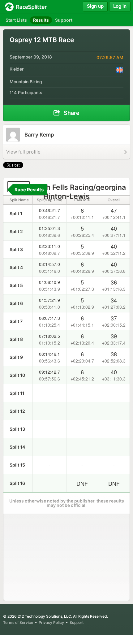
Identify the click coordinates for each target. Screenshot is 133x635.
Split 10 (17, 375)
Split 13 (17, 429)
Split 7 (16, 321)
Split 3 (16, 249)
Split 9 (16, 357)
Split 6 (16, 303)
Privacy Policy (51, 622)
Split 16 (17, 483)
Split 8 (16, 339)
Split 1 (16, 213)
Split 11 (17, 393)
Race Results (29, 190)
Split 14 (17, 447)
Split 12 (17, 411)
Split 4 (16, 267)
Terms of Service (18, 622)
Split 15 (17, 465)
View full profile (23, 152)
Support (77, 622)
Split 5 (16, 285)
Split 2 (16, 231)
